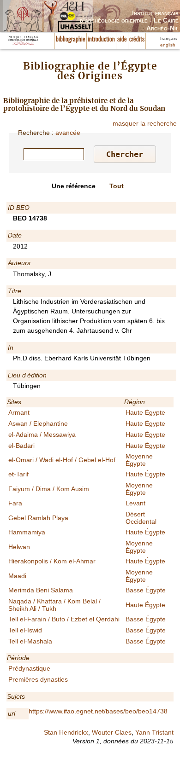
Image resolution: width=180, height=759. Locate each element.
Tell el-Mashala (30, 641)
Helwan (19, 546)
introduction (101, 39)
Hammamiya (26, 532)
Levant (135, 503)
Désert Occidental (141, 517)
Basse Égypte (146, 590)
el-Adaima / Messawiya (42, 434)
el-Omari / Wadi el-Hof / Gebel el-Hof (61, 460)
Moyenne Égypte (139, 459)
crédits (136, 39)
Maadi (17, 575)
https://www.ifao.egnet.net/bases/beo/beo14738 (98, 711)
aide (122, 39)
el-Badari (21, 445)
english (167, 44)
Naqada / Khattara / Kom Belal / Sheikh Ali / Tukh (54, 604)
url (11, 713)
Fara (15, 503)
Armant (19, 412)
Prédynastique (29, 668)
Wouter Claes (112, 732)
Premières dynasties (38, 679)
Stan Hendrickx (66, 732)
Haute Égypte (145, 412)
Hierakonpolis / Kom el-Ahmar (52, 561)
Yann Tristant (154, 732)
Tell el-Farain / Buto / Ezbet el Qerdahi (64, 619)
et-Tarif (18, 474)
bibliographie (70, 39)
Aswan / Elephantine (38, 423)
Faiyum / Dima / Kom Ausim (48, 488)
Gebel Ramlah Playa (38, 517)
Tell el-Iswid (25, 630)
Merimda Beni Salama (40, 590)
